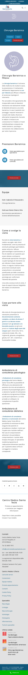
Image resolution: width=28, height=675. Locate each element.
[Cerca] (21, 8)
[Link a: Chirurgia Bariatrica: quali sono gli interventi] (4, 649)
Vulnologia (5, 614)
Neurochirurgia (7, 611)
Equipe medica (7, 582)
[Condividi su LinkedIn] (18, 485)
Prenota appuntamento (10, 585)
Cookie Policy (6, 592)
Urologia (5, 607)
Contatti (5, 589)
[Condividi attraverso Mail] (23, 485)
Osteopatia (6, 618)
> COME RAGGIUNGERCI (14, 3)
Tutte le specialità (8, 625)
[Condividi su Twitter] (9, 485)
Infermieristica (7, 621)
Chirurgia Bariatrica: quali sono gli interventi (15, 652)
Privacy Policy (6, 596)
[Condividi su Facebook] (4, 485)
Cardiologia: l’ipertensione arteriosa (17, 643)
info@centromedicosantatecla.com (14, 549)
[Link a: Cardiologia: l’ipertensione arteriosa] (4, 641)
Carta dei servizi (7, 575)
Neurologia (6, 604)
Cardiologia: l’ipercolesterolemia (15, 636)
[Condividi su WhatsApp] (14, 485)
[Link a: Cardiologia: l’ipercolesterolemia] (4, 634)
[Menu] (25, 8)
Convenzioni (6, 578)
